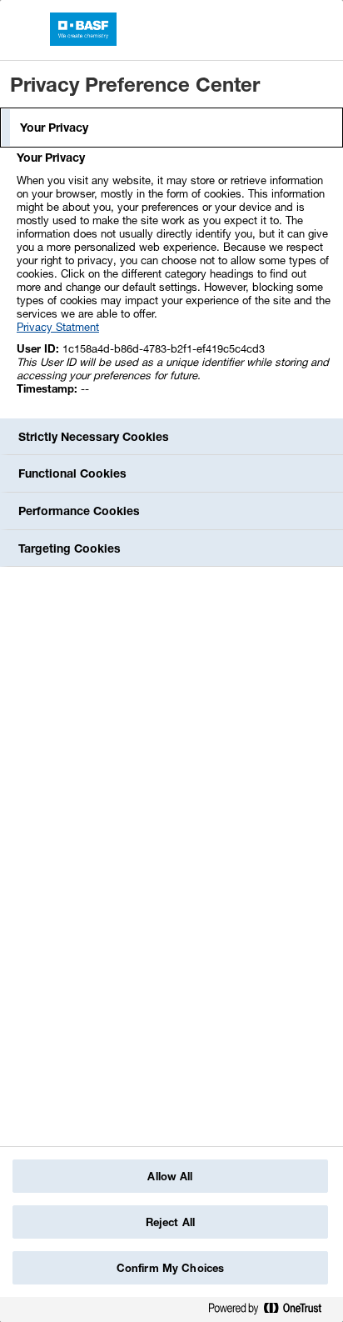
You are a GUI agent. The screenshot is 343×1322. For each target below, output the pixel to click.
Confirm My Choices (170, 1267)
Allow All (169, 1176)
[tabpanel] (173, 282)
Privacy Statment (58, 326)
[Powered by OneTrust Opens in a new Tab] (271, 1311)
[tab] (171, 127)
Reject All (170, 1222)
